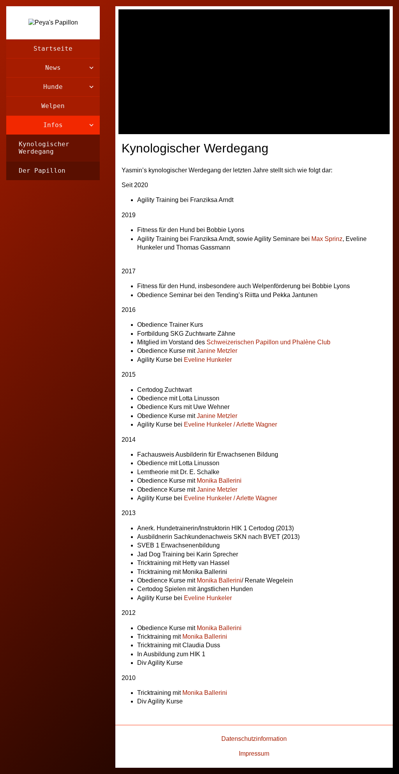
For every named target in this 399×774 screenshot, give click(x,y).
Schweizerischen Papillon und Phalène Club (268, 342)
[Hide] (91, 125)
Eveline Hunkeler (208, 359)
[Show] (91, 67)
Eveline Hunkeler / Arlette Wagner (230, 424)
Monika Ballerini (219, 480)
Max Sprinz (327, 239)
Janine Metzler (217, 350)
